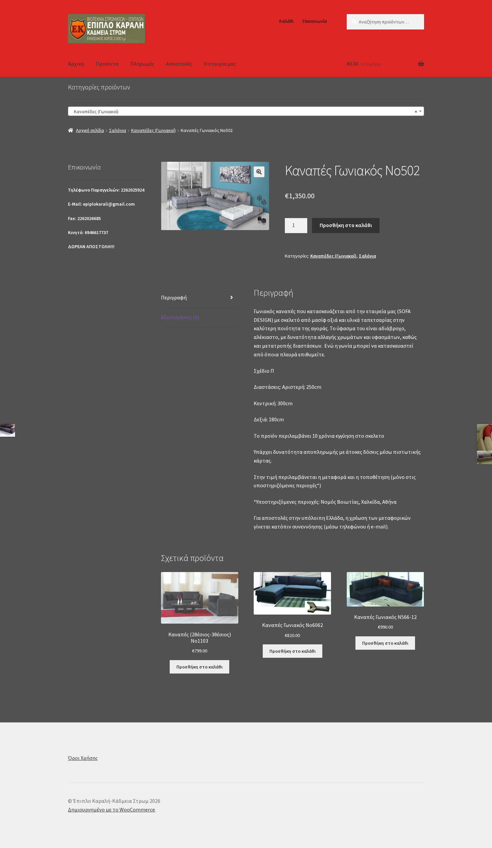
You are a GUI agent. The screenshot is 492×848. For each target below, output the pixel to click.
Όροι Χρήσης (83, 758)
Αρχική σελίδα (90, 130)
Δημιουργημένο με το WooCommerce (111, 809)
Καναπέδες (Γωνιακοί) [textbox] (244, 112)
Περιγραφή (174, 297)
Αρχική (76, 63)
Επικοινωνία (315, 21)
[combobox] (246, 111)
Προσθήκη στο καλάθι (346, 225)
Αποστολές (179, 63)
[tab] (199, 298)
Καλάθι (286, 21)
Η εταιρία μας (220, 63)
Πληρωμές (142, 63)
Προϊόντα (107, 63)
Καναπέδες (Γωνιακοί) (153, 130)
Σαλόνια (117, 130)
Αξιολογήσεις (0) (180, 317)
